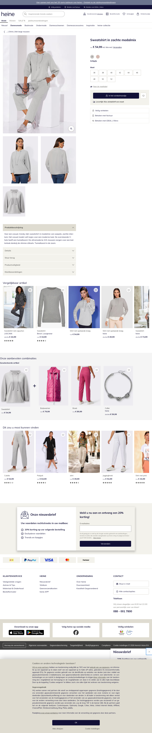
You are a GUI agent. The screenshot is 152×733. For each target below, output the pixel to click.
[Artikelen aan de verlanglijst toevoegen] (143, 96)
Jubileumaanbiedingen (38, 20)
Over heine (81, 582)
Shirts (11, 32)
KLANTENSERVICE (12, 576)
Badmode (29, 25)
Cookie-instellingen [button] (120, 645)
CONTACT (118, 576)
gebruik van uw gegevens (99, 667)
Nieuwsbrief (45, 582)
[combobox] (49, 14)
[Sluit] (149, 651)
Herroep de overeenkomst (14, 645)
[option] (92, 57)
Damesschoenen (56, 25)
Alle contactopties (127, 591)
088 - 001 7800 (122, 611)
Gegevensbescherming (58, 645)
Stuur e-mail (124, 584)
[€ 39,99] (84, 452)
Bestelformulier (9, 592)
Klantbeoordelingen (13, 272)
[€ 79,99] (53, 386)
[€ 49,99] (117, 307)
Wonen (12, 20)
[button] (4, 31)
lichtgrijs (93, 61)
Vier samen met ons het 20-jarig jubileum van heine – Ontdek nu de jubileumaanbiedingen (76, 2)
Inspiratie (90, 25)
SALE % (21, 20)
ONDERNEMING (84, 576)
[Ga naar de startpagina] (7, 14)
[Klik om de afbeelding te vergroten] (71, 128)
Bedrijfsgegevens (92, 645)
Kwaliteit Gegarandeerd (87, 588)
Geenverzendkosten (48, 588)
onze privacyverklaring (49, 713)
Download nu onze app (26, 626)
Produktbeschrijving (14, 227)
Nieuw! (4, 25)
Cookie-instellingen (92, 729)
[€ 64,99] (51, 452)
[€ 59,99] (118, 386)
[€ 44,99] (18, 307)
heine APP (44, 592)
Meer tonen (97, 538)
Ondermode (41, 25)
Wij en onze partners (40, 667)
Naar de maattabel (100, 86)
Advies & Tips (9, 585)
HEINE (43, 576)
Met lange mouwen (22, 32)
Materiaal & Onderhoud (13, 588)
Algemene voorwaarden (38, 645)
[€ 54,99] (84, 307)
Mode (3, 20)
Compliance (106, 645)
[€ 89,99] (86, 386)
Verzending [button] (117, 47)
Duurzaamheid (83, 585)
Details (8, 250)
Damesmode (16, 25)
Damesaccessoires (75, 25)
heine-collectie (103, 25)
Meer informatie (100, 677)
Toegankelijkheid (76, 645)
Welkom (43, 585)
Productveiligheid (12, 265)
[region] (76, 696)
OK (76, 723)
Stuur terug (10, 258)
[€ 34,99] (51, 307)
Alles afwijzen (57, 729)
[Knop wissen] (62, 14)
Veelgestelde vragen (12, 582)
